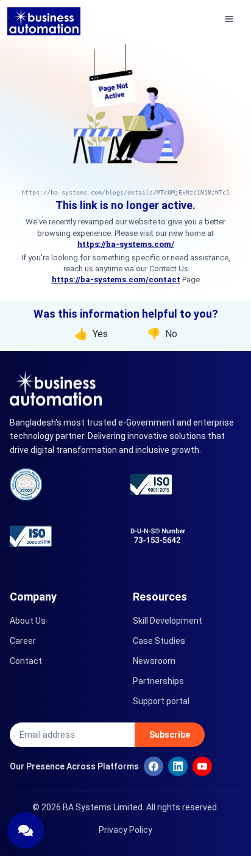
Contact (26, 661)
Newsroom (154, 661)
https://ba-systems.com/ (125, 244)
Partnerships (158, 681)
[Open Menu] (229, 18)
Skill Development (167, 621)
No (162, 333)
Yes (91, 333)
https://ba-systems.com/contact (116, 279)
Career (23, 641)
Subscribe (169, 735)
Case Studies (159, 641)
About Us (28, 621)
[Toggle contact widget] (25, 830)
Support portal (161, 701)
